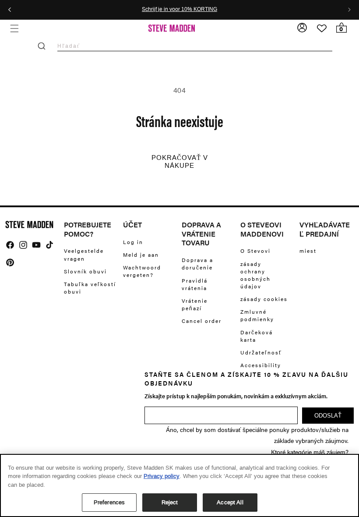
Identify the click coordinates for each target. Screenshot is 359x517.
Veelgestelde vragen (84, 254)
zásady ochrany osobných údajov (255, 275)
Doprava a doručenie (197, 263)
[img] (10, 245)
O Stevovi (255, 251)
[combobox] (194, 45)
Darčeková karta (256, 335)
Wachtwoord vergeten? (142, 271)
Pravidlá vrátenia (195, 284)
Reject (170, 502)
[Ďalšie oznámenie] (349, 9)
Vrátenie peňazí (195, 304)
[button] (14, 28)
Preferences (109, 502)
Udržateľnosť (261, 352)
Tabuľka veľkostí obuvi (90, 287)
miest (308, 251)
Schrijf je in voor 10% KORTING (179, 9)
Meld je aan (141, 254)
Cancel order (202, 321)
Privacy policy (162, 476)
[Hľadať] (41, 46)
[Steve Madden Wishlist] (322, 28)
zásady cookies (264, 299)
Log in (133, 242)
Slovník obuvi (85, 271)
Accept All (230, 502)
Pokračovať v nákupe (179, 161)
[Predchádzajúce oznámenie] (9, 9)
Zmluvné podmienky (257, 315)
